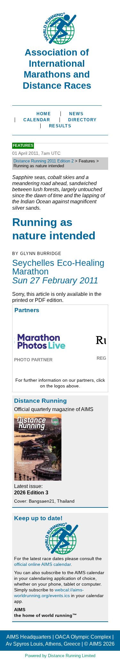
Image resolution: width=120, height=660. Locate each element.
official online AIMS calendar (42, 564)
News (76, 113)
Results (60, 126)
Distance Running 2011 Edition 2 (43, 161)
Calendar (36, 119)
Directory (82, 119)
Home (43, 113)
